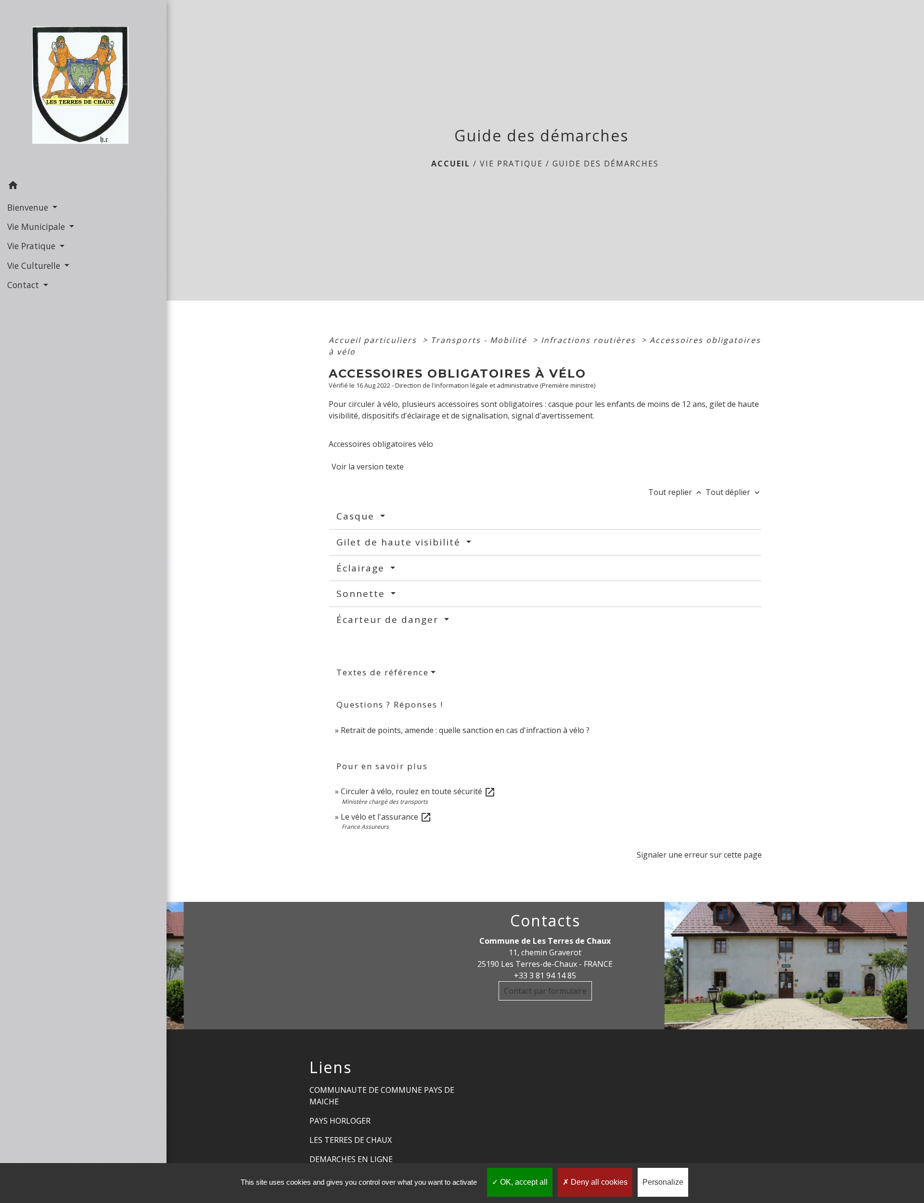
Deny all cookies (598, 1182)
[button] (83, 186)
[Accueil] (83, 88)
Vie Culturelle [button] (35, 265)
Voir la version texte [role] (368, 466)
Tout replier (676, 492)
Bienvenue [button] (29, 207)
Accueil (450, 163)
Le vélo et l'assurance (386, 816)
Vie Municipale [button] (37, 226)
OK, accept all (523, 1182)
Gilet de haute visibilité (400, 542)
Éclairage (362, 568)
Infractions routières (590, 340)
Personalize (662, 1182)
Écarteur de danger (389, 619)
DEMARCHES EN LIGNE (351, 1159)
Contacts (545, 921)
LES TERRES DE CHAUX (350, 1140)
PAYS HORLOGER (340, 1120)
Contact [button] (24, 285)
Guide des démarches (605, 163)
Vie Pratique (511, 163)
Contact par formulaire (545, 991)
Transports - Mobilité (480, 340)
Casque (357, 516)
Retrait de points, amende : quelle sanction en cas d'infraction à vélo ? (465, 730)
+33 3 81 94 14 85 (545, 975)
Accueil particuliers (374, 340)
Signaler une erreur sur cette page (699, 854)
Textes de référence (382, 672)
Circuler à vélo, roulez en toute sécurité (418, 791)
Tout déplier (734, 492)
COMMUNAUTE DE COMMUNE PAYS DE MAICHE (381, 1096)
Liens (330, 1067)
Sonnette (362, 593)
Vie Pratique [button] (32, 246)
